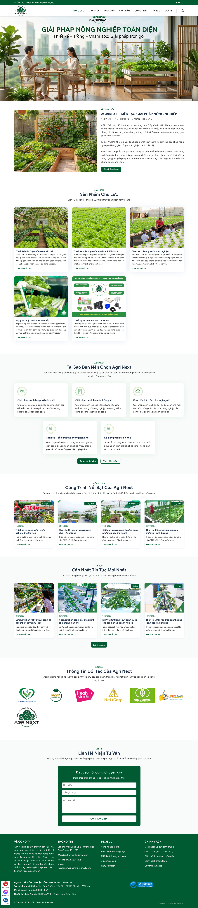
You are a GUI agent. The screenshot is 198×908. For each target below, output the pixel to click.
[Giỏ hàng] (182, 11)
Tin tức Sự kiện (108, 865)
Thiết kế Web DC (176, 903)
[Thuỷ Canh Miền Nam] (27, 10)
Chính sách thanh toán (156, 861)
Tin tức (156, 11)
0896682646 (78, 859)
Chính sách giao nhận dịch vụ (159, 851)
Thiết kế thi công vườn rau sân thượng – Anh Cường (162, 531)
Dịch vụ (108, 11)
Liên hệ (168, 11)
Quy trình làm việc (153, 865)
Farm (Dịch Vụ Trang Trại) (113, 851)
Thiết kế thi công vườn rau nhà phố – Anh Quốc (75, 531)
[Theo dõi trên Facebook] (176, 3)
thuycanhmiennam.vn (77, 855)
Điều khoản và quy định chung (159, 847)
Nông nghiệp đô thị (110, 847)
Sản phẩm (124, 11)
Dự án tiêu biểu (108, 861)
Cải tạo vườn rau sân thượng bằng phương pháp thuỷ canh (120, 531)
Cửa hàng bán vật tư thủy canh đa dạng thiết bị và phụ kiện (33, 621)
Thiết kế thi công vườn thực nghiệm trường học (30, 531)
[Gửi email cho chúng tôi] (179, 3)
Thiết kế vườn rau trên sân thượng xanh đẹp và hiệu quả (164, 621)
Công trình (141, 11)
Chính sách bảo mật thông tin (159, 856)
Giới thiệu (94, 11)
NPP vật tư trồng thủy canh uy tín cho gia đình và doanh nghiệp (120, 621)
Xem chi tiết (21, 268)
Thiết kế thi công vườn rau (113, 856)
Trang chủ (78, 11)
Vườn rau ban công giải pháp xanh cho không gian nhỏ (77, 621)
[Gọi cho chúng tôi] (182, 3)
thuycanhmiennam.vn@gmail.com (74, 868)
